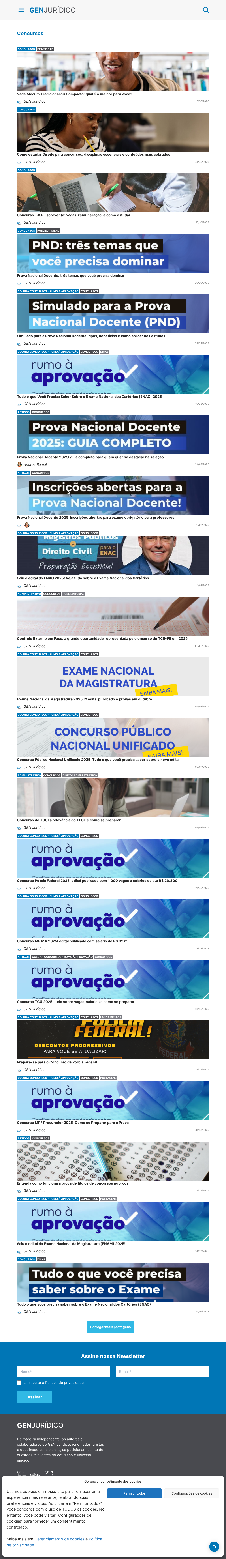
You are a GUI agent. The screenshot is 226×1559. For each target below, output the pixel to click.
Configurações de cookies (191, 1493)
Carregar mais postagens (110, 1327)
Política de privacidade (64, 1382)
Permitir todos (134, 1493)
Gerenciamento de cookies (59, 1539)
